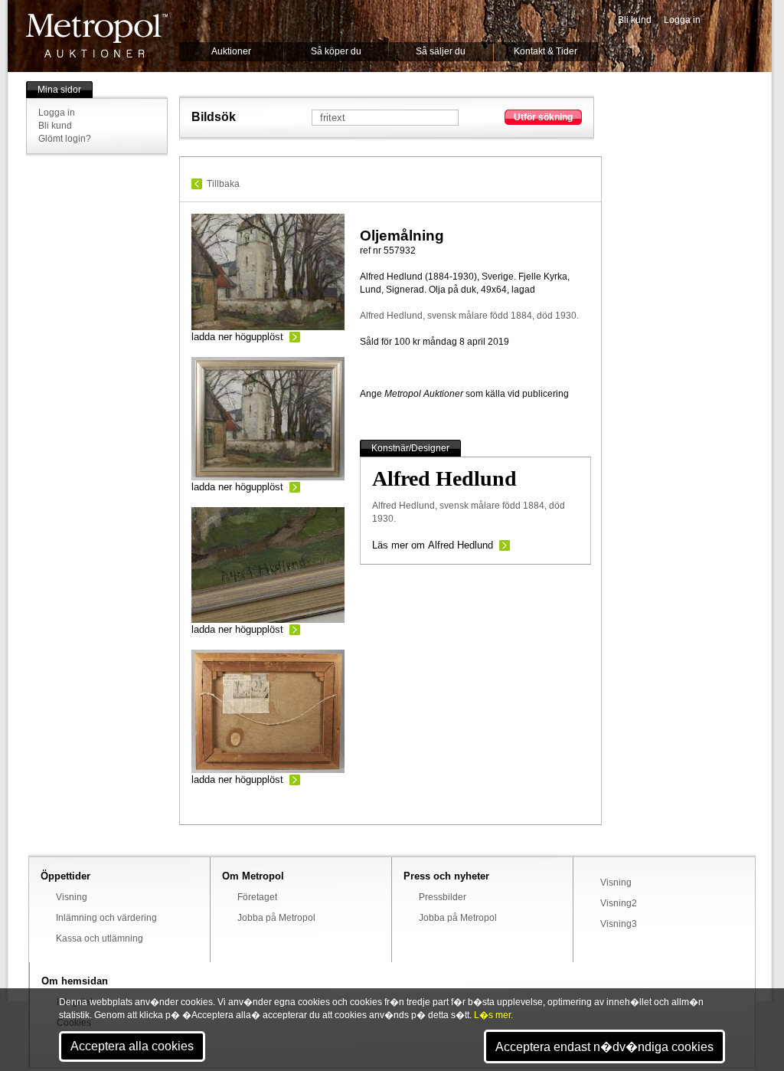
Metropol (97, 35)
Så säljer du (441, 51)
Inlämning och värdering (106, 917)
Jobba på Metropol (276, 917)
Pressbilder (442, 897)
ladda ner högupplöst (237, 336)
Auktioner (231, 51)
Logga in (682, 20)
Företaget (257, 897)
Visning (71, 897)
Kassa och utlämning (99, 938)
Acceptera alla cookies (132, 1046)
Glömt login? (64, 138)
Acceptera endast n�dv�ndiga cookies (604, 1046)
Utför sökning (543, 117)
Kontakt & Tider (545, 51)
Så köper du (336, 51)
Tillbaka (223, 183)
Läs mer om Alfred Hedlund (432, 545)
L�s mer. (493, 1015)
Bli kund (635, 20)
